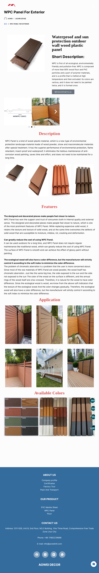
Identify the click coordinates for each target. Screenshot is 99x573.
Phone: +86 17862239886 (49, 537)
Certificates (49, 483)
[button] (7, 111)
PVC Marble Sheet (49, 507)
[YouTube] (54, 554)
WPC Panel (49, 510)
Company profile (49, 480)
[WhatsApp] (62, 554)
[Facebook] (37, 554)
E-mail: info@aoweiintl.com (49, 544)
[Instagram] (45, 554)
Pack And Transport (49, 490)
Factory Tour (49, 486)
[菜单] (93, 6)
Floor (49, 513)
